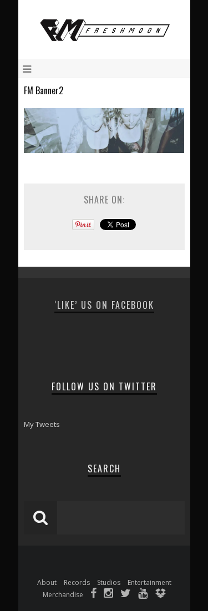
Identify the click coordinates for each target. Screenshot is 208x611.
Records (77, 582)
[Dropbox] (160, 594)
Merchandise (63, 594)
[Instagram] (108, 594)
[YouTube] (143, 594)
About (47, 582)
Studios (108, 582)
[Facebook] (93, 594)
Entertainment (149, 582)
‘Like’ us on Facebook (104, 305)
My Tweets (42, 424)
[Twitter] (125, 594)
